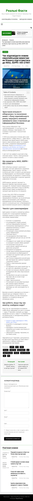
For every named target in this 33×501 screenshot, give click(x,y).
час (4, 356)
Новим (16, 353)
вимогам (12, 350)
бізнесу (6, 350)
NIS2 (21, 347)
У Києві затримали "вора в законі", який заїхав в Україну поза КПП (22, 33)
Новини (5, 52)
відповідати (21, 350)
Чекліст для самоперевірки (12, 103)
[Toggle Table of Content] (27, 92)
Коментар (7, 391)
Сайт (5, 423)
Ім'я (5, 410)
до (28, 350)
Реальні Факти (16, 11)
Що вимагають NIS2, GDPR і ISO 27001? (15, 102)
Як (8, 356)
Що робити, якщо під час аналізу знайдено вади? (16, 106)
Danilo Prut (6, 66)
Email (6, 417)
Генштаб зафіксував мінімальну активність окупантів (18, 473)
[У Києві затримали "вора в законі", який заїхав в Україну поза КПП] (13, 33)
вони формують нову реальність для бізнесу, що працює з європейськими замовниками (14, 147)
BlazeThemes (19, 498)
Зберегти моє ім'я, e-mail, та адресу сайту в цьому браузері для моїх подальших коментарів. (16, 432)
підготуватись (25, 353)
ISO (17, 347)
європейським (8, 353)
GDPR (12, 347)
